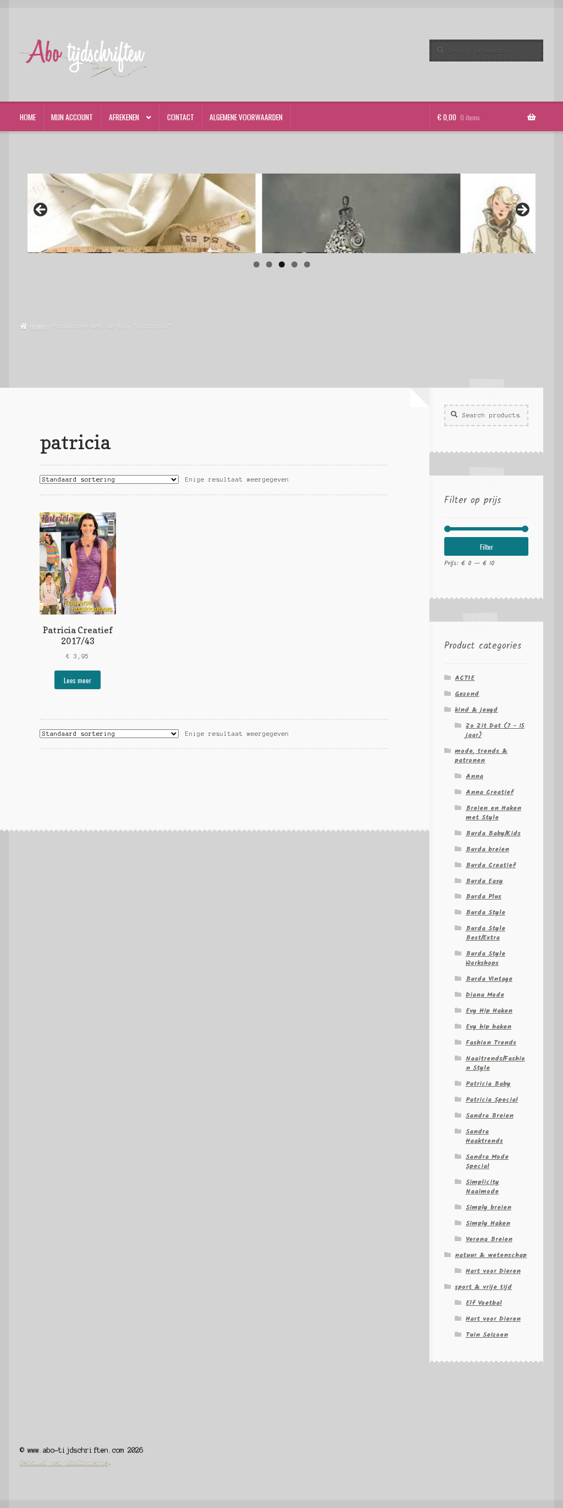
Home (38, 326)
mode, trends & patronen (481, 756)
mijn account (72, 116)
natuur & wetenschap (491, 1255)
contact (180, 116)
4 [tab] (294, 264)
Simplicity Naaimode (482, 1187)
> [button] (522, 210)
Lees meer (77, 680)
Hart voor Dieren (493, 1271)
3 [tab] (282, 264)
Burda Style (485, 912)
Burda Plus (483, 896)
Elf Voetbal (484, 1303)
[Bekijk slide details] (281, 212)
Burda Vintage (489, 979)
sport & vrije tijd (483, 1287)
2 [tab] (269, 264)
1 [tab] (256, 264)
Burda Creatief (491, 865)
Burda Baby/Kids (493, 833)
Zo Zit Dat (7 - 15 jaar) (495, 730)
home (28, 116)
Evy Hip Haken (489, 1011)
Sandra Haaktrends (484, 1136)
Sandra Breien (490, 1115)
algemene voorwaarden (246, 116)
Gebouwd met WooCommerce (64, 1462)
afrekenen (124, 116)
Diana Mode (485, 995)
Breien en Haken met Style (493, 813)
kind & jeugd (476, 710)
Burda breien (487, 849)
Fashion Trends (491, 1042)
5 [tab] (307, 264)
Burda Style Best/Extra (485, 933)
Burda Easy (484, 881)
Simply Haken (488, 1223)
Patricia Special (492, 1099)
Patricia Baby (488, 1084)
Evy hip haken (488, 1026)
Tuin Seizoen (487, 1335)
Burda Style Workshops (485, 958)
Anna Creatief (490, 792)
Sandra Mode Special (487, 1161)
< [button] (41, 210)
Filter (486, 546)
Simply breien (488, 1207)
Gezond (467, 694)
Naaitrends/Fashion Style (495, 1063)
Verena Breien (489, 1239)
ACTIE (464, 678)
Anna (474, 776)
